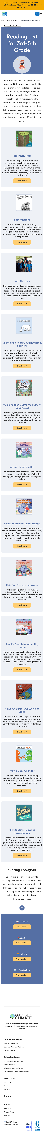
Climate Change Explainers (13, 1068)
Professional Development (13, 1061)
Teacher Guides (12, 20)
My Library (8, 1086)
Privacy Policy (9, 1112)
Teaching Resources (11, 1043)
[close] (41, 5)
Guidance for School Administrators (16, 1072)
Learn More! (20, 7)
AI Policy (7, 1115)
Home (2, 20)
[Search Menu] (37, 14)
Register (7, 1089)
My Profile (7, 1082)
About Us (7, 1108)
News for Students (10, 1050)
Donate (7, 1096)
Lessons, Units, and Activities (14, 1047)
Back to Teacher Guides (12, 26)
